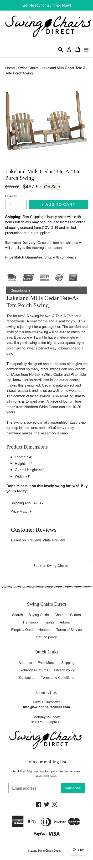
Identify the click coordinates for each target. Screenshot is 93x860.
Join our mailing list (46, 761)
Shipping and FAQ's (27, 502)
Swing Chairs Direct (49, 850)
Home (10, 67)
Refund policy (46, 637)
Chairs (59, 614)
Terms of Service (69, 629)
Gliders (75, 614)
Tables (49, 622)
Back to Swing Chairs (50, 565)
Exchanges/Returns (33, 670)
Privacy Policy (64, 670)
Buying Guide (39, 614)
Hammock (30, 622)
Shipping (67, 662)
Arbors (65, 622)
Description (20, 290)
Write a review (54, 539)
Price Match (21, 511)
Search (17, 614)
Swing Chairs (28, 67)
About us (25, 662)
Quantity (11, 196)
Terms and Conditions (57, 677)
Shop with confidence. (61, 257)
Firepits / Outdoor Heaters (31, 629)
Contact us (27, 677)
